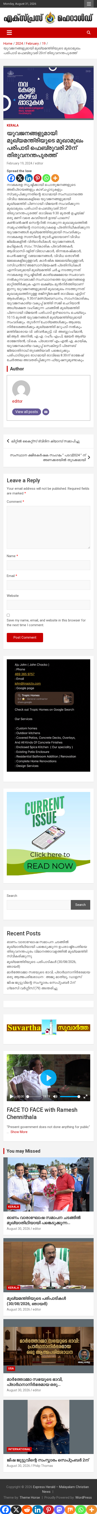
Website (13, 596)
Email (12, 576)
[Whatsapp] (46, 178)
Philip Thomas (43, 1466)
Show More (19, 1132)
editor (39, 163)
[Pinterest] (38, 178)
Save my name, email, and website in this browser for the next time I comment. (46, 622)
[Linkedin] (29, 178)
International (19, 1449)
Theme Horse (30, 1498)
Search (12, 896)
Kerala (12, 125)
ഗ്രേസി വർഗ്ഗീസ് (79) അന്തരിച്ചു (32, 988)
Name (12, 556)
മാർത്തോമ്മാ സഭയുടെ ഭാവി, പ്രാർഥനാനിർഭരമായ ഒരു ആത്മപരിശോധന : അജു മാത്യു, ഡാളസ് (47, 1384)
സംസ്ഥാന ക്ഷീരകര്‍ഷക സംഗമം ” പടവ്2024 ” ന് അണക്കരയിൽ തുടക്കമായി (48, 457)
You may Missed (23, 1151)
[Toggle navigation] (9, 33)
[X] (20, 178)
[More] (55, 178)
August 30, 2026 (18, 1228)
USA (11, 1368)
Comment (15, 502)
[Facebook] (11, 178)
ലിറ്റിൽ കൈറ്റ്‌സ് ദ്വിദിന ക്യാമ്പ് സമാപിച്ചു (45, 441)
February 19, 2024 (19, 163)
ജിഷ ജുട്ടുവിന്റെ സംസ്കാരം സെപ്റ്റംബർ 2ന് (41, 983)
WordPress (83, 1498)
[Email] (45, 412)
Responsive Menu (89, 4)
